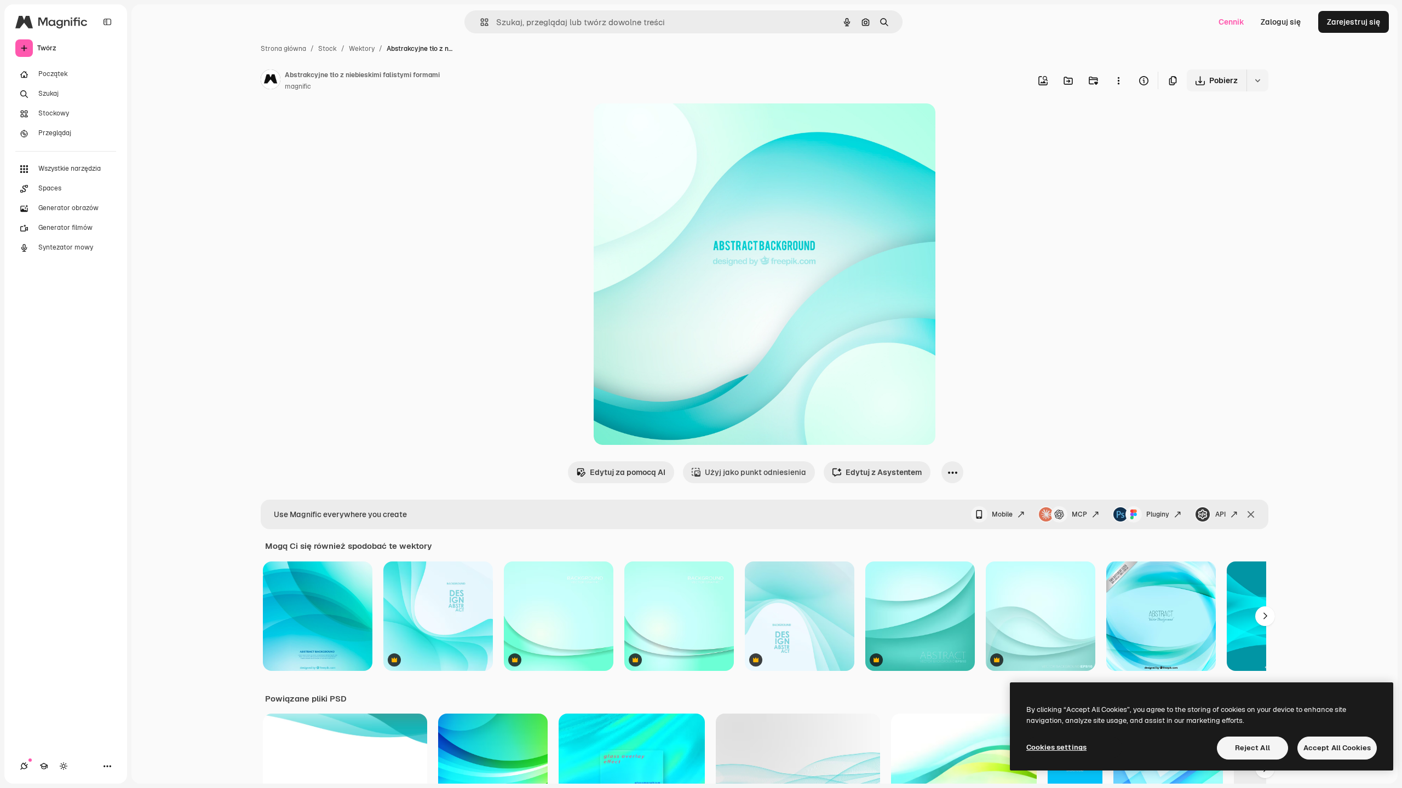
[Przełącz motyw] (63, 766)
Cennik (1231, 22)
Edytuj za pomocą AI (627, 472)
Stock (327, 48)
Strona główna (283, 48)
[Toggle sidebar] (107, 22)
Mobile (1002, 514)
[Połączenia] (24, 766)
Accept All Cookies (1337, 747)
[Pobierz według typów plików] (1257, 80)
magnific (298, 86)
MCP (1079, 514)
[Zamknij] (1250, 514)
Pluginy (1157, 514)
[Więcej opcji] (1118, 80)
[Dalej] (1265, 616)
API (1220, 514)
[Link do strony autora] (270, 80)
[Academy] (44, 766)
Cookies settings (1056, 747)
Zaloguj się (1281, 22)
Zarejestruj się (1353, 22)
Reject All (1252, 747)
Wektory (362, 48)
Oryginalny (669, 124)
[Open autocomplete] (480, 22)
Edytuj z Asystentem (884, 472)
